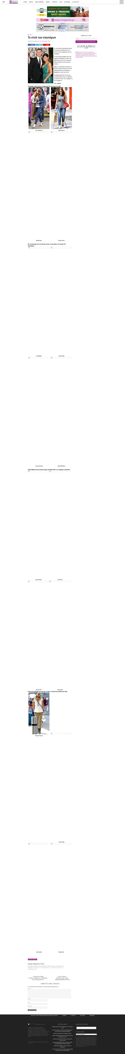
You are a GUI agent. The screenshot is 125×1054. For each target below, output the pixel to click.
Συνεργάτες (73, 1015)
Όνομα (29, 998)
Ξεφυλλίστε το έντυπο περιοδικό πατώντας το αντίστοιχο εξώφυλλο (44, 1015)
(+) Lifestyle (75, 2)
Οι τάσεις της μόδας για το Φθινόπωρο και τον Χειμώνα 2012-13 (38, 978)
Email (29, 1002)
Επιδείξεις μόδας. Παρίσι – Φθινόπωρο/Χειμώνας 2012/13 (62, 978)
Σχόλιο (29, 988)
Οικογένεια (67, 2)
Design (31, 2)
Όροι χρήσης (82, 1015)
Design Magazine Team (37, 41)
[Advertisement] (86, 190)
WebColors (31, 1043)
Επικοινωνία (92, 1015)
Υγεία (60, 2)
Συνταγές (54, 2)
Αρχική (25, 2)
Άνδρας (48, 2)
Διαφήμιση (64, 1015)
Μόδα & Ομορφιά (39, 2)
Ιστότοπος (30, 1006)
